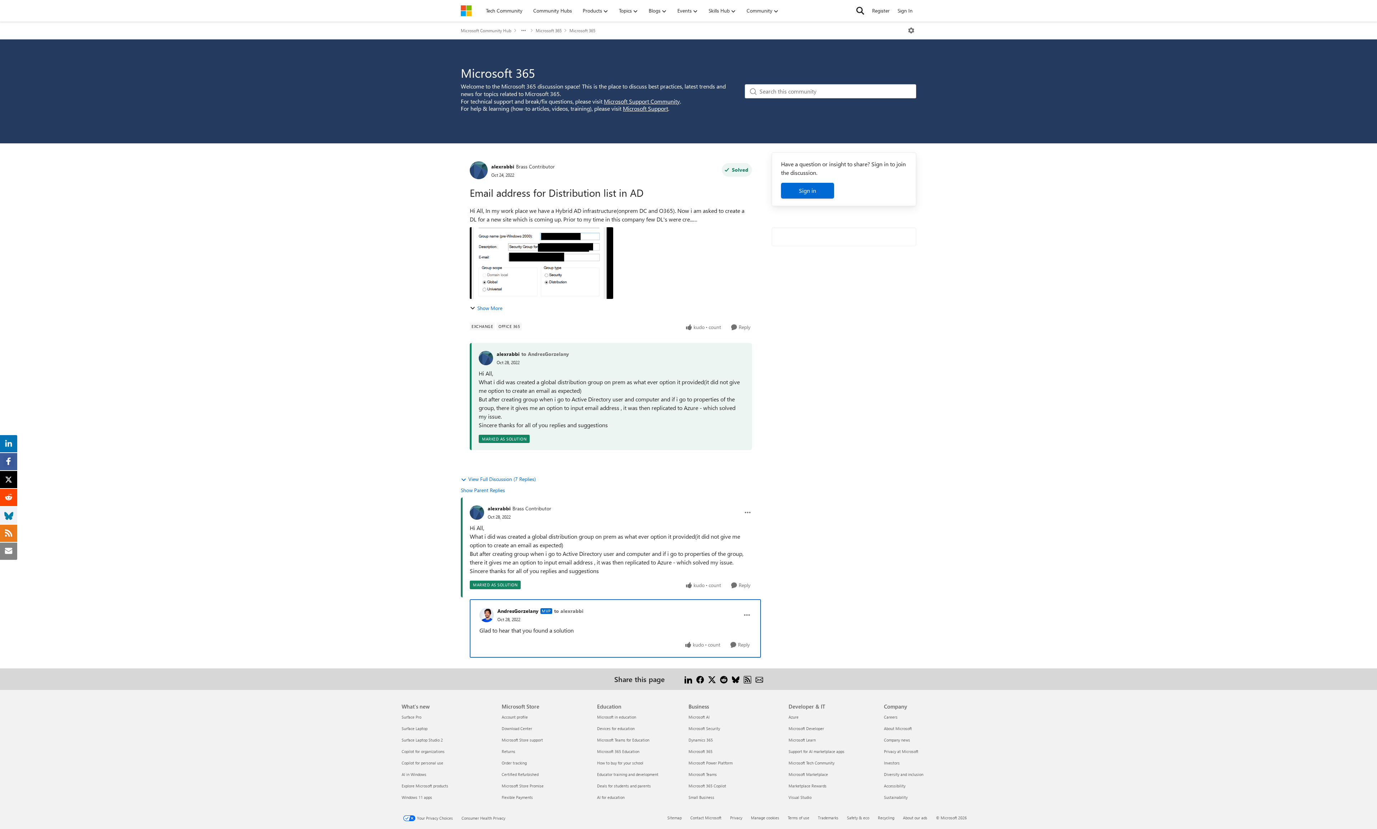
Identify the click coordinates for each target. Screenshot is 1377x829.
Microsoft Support (645, 108)
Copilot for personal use (422, 763)
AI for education (611, 797)
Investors (892, 763)
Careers (891, 717)
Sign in (807, 190)
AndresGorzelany (518, 611)
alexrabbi (502, 166)
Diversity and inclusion (903, 774)
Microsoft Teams (702, 774)
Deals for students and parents (624, 785)
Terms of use (798, 817)
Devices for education (616, 728)
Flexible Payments (517, 797)
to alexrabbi (568, 611)
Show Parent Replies (483, 490)
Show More (489, 308)
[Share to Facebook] (700, 679)
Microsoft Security (704, 728)
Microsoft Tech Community (811, 763)
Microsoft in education (616, 717)
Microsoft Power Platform (710, 763)
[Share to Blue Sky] (735, 679)
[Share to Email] (759, 679)
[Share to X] (712, 679)
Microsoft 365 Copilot (707, 785)
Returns (508, 751)
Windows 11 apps (417, 797)
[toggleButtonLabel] (911, 30)
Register (881, 10)
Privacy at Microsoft (901, 751)
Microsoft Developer (806, 728)
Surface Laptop (414, 728)
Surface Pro (411, 717)
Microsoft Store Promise (523, 785)
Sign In (905, 10)
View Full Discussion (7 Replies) (502, 479)
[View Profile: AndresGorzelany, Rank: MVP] (486, 615)
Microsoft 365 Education (618, 751)
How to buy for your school (620, 763)
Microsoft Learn (802, 740)
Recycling (886, 817)
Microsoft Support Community (642, 101)
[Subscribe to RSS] (747, 679)
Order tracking (514, 763)
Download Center (517, 728)
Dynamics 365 (700, 740)
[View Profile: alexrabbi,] (486, 358)
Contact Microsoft (705, 817)
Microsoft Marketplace (808, 774)
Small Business (701, 797)
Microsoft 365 (549, 30)
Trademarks (828, 817)
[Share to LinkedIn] (688, 679)
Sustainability (896, 797)
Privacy (736, 817)
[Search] (860, 10)
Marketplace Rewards (808, 785)
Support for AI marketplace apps (816, 751)
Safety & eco (858, 817)
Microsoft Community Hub (486, 30)
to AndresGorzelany (545, 354)
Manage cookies (765, 817)
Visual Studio (800, 797)
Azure (794, 717)
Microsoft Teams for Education (623, 740)
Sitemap (674, 817)
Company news (897, 740)
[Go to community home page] (466, 10)
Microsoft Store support (522, 740)
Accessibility (894, 785)
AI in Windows (414, 774)
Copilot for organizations (423, 751)
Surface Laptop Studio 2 (422, 740)
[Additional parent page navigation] (523, 30)
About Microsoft (898, 728)
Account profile (515, 717)
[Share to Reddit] (724, 679)
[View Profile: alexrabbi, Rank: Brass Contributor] (479, 170)
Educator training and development (627, 774)
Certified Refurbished (520, 774)
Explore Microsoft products (425, 785)
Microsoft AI (699, 717)
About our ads (915, 817)
